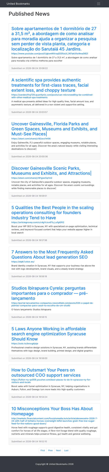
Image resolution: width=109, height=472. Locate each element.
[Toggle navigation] (98, 3)
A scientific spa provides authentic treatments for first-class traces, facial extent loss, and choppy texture (50, 85)
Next (58, 450)
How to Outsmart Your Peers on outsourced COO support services (46, 372)
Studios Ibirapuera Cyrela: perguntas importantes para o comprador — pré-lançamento (49, 293)
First (43, 450)
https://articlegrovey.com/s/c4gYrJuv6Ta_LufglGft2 (37, 222)
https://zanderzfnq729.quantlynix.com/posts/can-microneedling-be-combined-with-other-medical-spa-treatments (52, 96)
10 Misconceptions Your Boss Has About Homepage (52, 411)
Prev (50, 450)
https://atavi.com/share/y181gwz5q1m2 (31, 178)
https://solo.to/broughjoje (24, 343)
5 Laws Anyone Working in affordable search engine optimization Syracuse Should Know (48, 334)
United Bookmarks (18, 3)
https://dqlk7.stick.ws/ (22, 261)
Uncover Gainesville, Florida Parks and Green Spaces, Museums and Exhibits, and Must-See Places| (54, 129)
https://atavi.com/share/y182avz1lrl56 (31, 138)
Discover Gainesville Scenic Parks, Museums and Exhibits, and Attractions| (51, 171)
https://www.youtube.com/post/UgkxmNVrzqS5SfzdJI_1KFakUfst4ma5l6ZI (49, 53)
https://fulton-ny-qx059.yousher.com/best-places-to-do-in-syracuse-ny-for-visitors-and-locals (51, 381)
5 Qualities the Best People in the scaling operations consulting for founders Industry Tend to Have (52, 212)
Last (66, 450)
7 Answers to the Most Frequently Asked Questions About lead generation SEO (52, 254)
